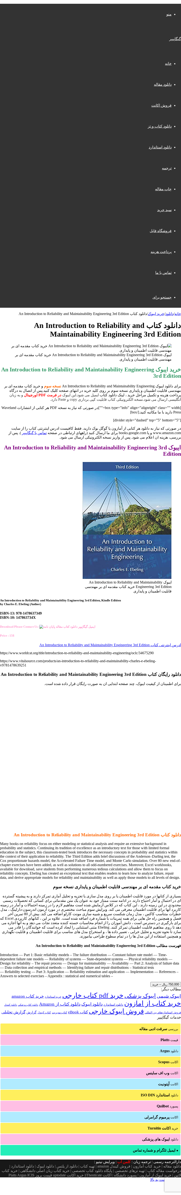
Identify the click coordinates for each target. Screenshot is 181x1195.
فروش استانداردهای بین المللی (163, 1012)
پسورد (167, 1106)
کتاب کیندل (44, 1012)
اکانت (168, 1062)
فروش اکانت (161, 105)
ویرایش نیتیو (105, 1162)
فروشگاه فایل (161, 231)
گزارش (31, 1012)
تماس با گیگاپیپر (34, 433)
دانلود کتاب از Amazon (59, 1004)
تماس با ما (163, 273)
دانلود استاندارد (160, 147)
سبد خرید (164, 210)
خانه (168, 64)
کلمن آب (124, 1162)
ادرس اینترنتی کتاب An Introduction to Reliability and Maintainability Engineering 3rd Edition (110, 645)
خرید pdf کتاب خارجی (92, 995)
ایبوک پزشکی (140, 996)
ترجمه (167, 168)
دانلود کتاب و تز (160, 126)
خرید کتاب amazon (28, 996)
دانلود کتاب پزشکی (28, 1004)
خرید (163, 1128)
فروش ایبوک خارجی (116, 1011)
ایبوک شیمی (169, 996)
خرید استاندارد (53, 996)
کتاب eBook (78, 1012)
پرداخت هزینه (161, 252)
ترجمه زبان (142, 1162)
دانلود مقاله (163, 84)
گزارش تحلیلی (13, 1012)
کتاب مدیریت (59, 1012)
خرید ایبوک (156, 314)
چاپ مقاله (163, 189)
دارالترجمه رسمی (167, 1162)
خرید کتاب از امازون (152, 1003)
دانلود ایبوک (92, 1004)
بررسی (158, 1029)
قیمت (169, 1040)
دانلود (169, 314)
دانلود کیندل (10, 1005)
